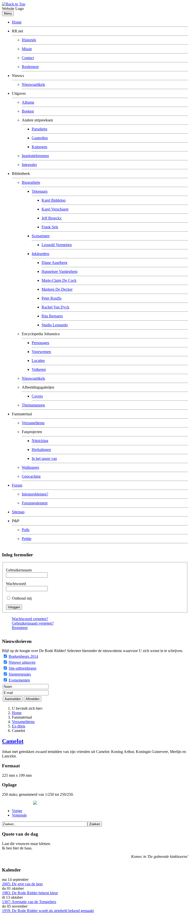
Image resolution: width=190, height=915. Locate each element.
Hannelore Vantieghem (59, 271)
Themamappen (33, 405)
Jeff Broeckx (52, 218)
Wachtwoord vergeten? (30, 619)
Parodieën (39, 129)
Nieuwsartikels (33, 84)
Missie (27, 49)
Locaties (38, 360)
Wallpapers (30, 467)
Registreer (20, 628)
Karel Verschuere (55, 209)
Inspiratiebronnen (35, 156)
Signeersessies (20, 674)
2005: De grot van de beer (22, 884)
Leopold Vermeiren (57, 245)
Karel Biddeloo (54, 200)
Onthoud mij (22, 598)
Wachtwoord (16, 584)
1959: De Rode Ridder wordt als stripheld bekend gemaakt (48, 911)
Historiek (29, 40)
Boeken (28, 111)
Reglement (30, 67)
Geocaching (31, 476)
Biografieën (31, 182)
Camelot (13, 741)
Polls (25, 530)
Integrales (29, 165)
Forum (17, 485)
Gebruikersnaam (19, 570)
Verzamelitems (33, 423)
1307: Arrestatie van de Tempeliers (29, 902)
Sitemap (18, 512)
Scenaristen (40, 236)
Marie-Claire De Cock (59, 280)
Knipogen (39, 147)
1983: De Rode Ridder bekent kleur (30, 893)
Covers (37, 396)
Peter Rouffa (51, 298)
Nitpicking (40, 441)
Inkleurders (40, 254)
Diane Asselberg (54, 262)
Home (17, 22)
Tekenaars (40, 191)
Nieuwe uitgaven (22, 662)
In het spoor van (44, 458)
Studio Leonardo (55, 325)
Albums (28, 102)
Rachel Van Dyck (55, 307)
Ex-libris (18, 726)
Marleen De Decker (57, 289)
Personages (40, 343)
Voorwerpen (41, 352)
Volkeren (39, 369)
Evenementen (19, 680)
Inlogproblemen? (35, 494)
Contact (28, 58)
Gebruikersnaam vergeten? (33, 623)
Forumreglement (35, 503)
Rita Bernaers (52, 316)
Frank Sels (50, 227)
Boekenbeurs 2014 (23, 656)
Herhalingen (41, 449)
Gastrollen (40, 138)
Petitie (26, 539)
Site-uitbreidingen (22, 668)
